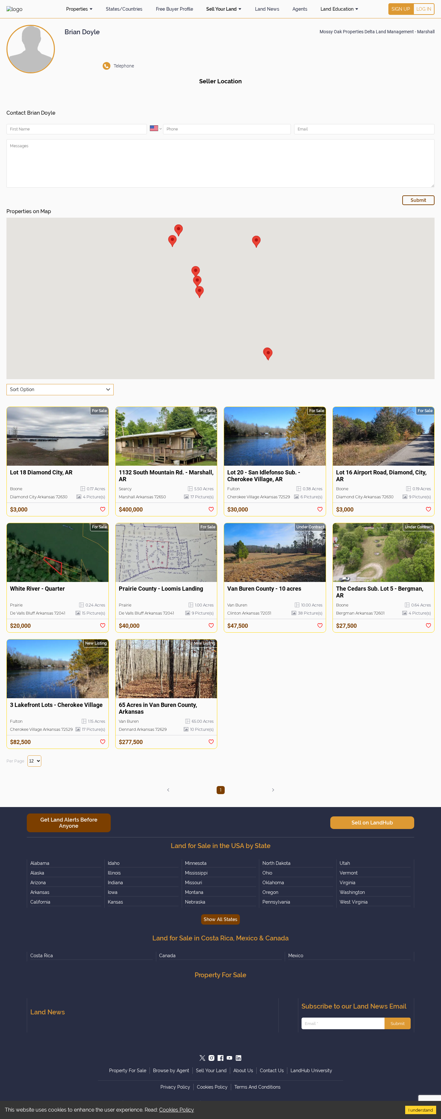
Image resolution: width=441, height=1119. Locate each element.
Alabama (39, 863)
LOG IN (423, 9)
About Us (243, 1070)
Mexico (295, 955)
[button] (268, 354)
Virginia (347, 882)
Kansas (115, 902)
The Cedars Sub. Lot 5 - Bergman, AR (379, 592)
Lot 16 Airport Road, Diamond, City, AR (381, 475)
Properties (77, 9)
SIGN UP (401, 9)
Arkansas (39, 892)
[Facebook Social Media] (220, 1058)
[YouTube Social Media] (229, 1058)
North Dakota (276, 863)
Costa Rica (41, 955)
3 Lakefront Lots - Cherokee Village (56, 704)
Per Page (15, 761)
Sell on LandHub (372, 823)
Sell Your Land (221, 9)
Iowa (113, 892)
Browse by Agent (171, 1070)
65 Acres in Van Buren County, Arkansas (158, 708)
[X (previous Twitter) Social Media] (202, 1058)
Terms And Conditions (257, 1087)
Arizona (38, 882)
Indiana (115, 882)
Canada (167, 955)
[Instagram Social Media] (211, 1058)
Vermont (349, 873)
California (40, 902)
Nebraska (195, 902)
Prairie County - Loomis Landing (161, 588)
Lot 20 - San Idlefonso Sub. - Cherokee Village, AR (263, 475)
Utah (345, 863)
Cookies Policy (176, 1110)
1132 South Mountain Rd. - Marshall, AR (166, 475)
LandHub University (311, 1070)
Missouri (193, 882)
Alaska (37, 873)
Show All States (220, 919)
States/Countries (124, 9)
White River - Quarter (37, 588)
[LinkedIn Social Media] (238, 1058)
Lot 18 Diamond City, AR (41, 472)
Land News (267, 9)
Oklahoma (273, 882)
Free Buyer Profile (174, 9)
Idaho (113, 863)
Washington (352, 892)
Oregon (270, 892)
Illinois (114, 873)
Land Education (337, 9)
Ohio (267, 873)
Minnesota (196, 863)
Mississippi (196, 873)
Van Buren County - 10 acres (264, 588)
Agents (299, 9)
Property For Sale (127, 1070)
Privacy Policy (175, 1087)
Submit (398, 1023)
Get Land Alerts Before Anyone (68, 823)
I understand (420, 1110)
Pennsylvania (276, 902)
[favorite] (102, 509)
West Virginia (354, 902)
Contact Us (272, 1070)
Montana (194, 892)
